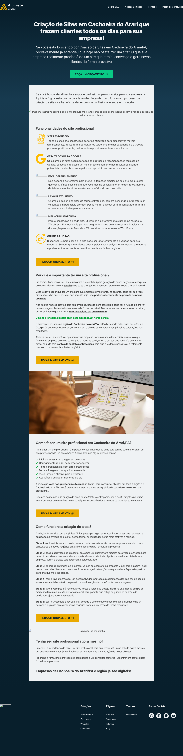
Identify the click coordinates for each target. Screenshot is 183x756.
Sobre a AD (113, 7)
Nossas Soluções (133, 7)
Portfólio (152, 7)
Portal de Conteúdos (172, 7)
